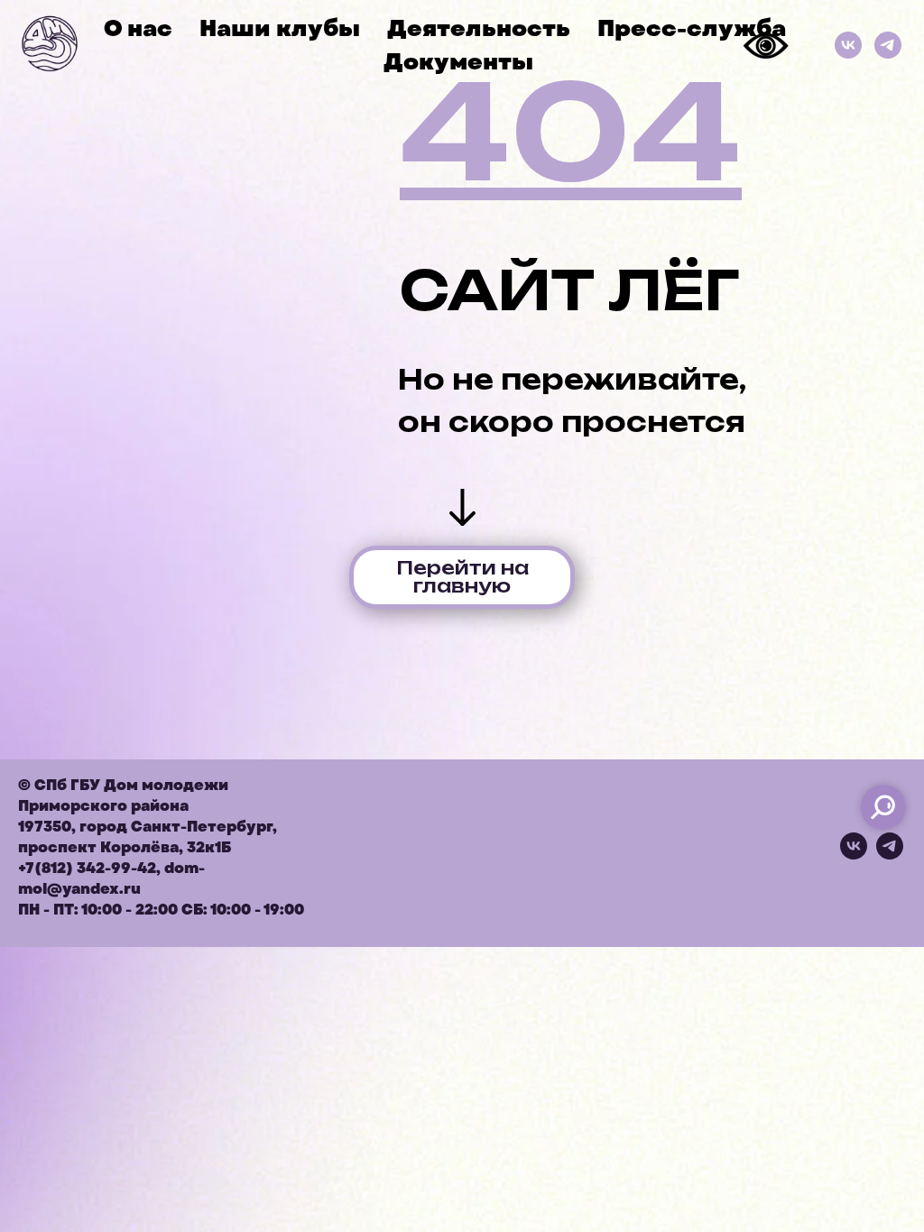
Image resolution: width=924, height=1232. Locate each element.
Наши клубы (279, 28)
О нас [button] (138, 28)
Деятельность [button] (478, 28)
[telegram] (889, 854)
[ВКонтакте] (848, 45)
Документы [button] (458, 61)
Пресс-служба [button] (691, 28)
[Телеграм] (887, 45)
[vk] (853, 854)
